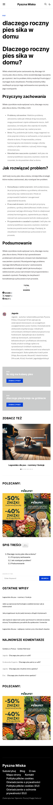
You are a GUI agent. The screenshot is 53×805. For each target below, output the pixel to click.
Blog (22, 771)
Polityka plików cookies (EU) (23, 785)
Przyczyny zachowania (20, 557)
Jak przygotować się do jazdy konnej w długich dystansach (24, 613)
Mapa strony (13, 774)
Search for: (7, 574)
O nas (32, 771)
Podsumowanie (17, 563)
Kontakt (29, 774)
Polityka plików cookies (20, 778)
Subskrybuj (9, 771)
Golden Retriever (23, 649)
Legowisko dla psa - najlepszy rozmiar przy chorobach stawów (26, 629)
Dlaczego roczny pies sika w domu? (21, 554)
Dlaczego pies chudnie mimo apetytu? (23, 669)
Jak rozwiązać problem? (21, 560)
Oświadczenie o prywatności (23, 782)
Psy (4, 16)
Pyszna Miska (26, 4)
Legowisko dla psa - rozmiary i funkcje (26, 465)
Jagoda (14, 313)
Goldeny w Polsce (9, 649)
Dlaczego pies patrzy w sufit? (20, 655)
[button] (50, 4)
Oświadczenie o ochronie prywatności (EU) (21, 791)
